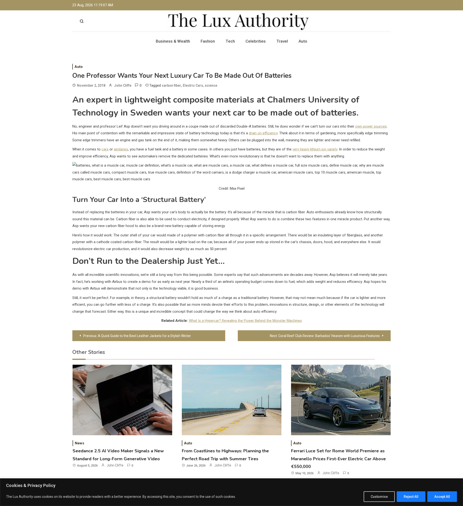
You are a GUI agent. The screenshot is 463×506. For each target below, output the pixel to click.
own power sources (371, 126)
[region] (231, 492)
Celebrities (255, 41)
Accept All (442, 497)
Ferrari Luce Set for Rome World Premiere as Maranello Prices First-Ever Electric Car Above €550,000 (338, 458)
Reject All (411, 497)
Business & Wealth (173, 41)
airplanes (121, 149)
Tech (230, 41)
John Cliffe (122, 85)
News (79, 443)
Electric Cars (193, 85)
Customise (379, 497)
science (211, 85)
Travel (282, 41)
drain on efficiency (263, 133)
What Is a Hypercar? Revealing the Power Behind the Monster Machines (245, 320)
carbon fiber (171, 85)
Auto (303, 41)
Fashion (208, 41)
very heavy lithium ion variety (315, 149)
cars (105, 149)
